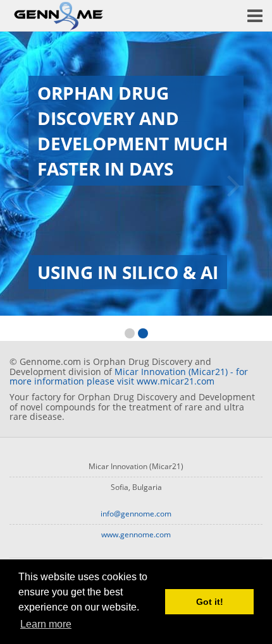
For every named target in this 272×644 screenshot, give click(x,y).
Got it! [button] (209, 602)
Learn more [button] (45, 624)
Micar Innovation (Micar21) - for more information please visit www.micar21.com (128, 376)
